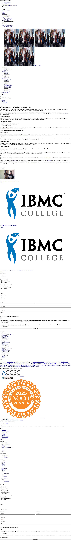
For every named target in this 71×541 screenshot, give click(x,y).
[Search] (10, 98)
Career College (58, 362)
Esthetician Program (7, 16)
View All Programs (38, 65)
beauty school (30, 362)
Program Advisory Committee (8, 85)
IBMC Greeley (66, 363)
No (1, 318)
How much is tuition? (4, 279)
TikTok (3, 463)
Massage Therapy (4, 353)
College (1, 363)
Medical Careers (16, 366)
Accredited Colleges (11, 362)
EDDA (3, 340)
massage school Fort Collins (66, 365)
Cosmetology (4, 335)
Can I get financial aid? (4, 280)
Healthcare (3, 17)
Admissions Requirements (8, 68)
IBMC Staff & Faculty (5, 350)
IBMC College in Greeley (31, 162)
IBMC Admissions (5, 347)
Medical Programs (22, 366)
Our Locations (4, 430)
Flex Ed (3, 343)
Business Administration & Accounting (8, 334)
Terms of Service (4, 468)
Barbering (3, 333)
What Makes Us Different (8, 84)
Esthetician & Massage (5, 342)
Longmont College (57, 365)
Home (3, 12)
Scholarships (6, 73)
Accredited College (3, 362)
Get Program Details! (35, 328)
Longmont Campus (7, 77)
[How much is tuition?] (35, 285)
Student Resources (7, 80)
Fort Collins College (21, 363)
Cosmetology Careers (5, 336)
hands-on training (49, 160)
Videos (3, 357)
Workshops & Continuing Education (7, 25)
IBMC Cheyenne (40, 363)
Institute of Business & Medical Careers (25, 365)
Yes (1, 317)
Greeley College (29, 363)
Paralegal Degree (6, 24)
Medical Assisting (10, 366)
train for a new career (35, 366)
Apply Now (6, 70)
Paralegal (3, 23)
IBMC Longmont (4, 365)
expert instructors (14, 160)
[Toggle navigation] (9, 10)
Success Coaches (6, 456)
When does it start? (4, 282)
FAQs (3, 451)
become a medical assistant (38, 362)
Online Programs (4, 355)
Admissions (4, 67)
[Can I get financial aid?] (35, 286)
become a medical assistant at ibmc (49, 362)
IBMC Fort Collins (58, 363)
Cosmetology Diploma (7, 15)
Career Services (6, 81)
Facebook (3, 460)
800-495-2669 (6, 423)
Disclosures (2, 439)
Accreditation (6, 83)
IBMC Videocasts (4, 352)
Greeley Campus (6, 76)
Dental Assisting (4, 338)
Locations (3, 101)
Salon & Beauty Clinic (7, 91)
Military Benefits (6, 72)
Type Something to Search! (4, 97)
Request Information (5, 92)
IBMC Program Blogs (7, 87)
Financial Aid (4, 71)
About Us (3, 82)
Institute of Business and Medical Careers (45, 365)
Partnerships (6, 88)
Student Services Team (7, 79)
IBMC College (48, 363)
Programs (3, 13)
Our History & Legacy (7, 86)
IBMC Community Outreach (6, 348)
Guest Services (4, 89)
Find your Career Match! (13, 5)
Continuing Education (8, 363)
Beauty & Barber (4, 14)
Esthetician (3, 341)
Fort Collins (5, 75)
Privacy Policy (4, 469)
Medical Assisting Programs (8, 19)
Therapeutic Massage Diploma (8, 21)
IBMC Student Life (5, 351)
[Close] (0, 96)
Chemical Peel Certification (8, 26)
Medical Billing (4, 354)
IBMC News (4, 349)
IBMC (35, 363)
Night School (4, 445)
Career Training (64, 362)
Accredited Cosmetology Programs (21, 362)
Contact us (3, 450)
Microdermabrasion (28, 366)
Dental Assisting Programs (8, 18)
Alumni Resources (5, 432)
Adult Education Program (8, 69)
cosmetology (15, 363)
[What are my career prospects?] (35, 287)
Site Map (3, 470)
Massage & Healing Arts (5, 20)
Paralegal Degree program (49, 157)
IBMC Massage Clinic (11, 365)
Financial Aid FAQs (7, 74)
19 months (36, 157)
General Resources (5, 344)
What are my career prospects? (5, 281)
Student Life (4, 78)
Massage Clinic (6, 90)
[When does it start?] (35, 288)
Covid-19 (3, 337)
